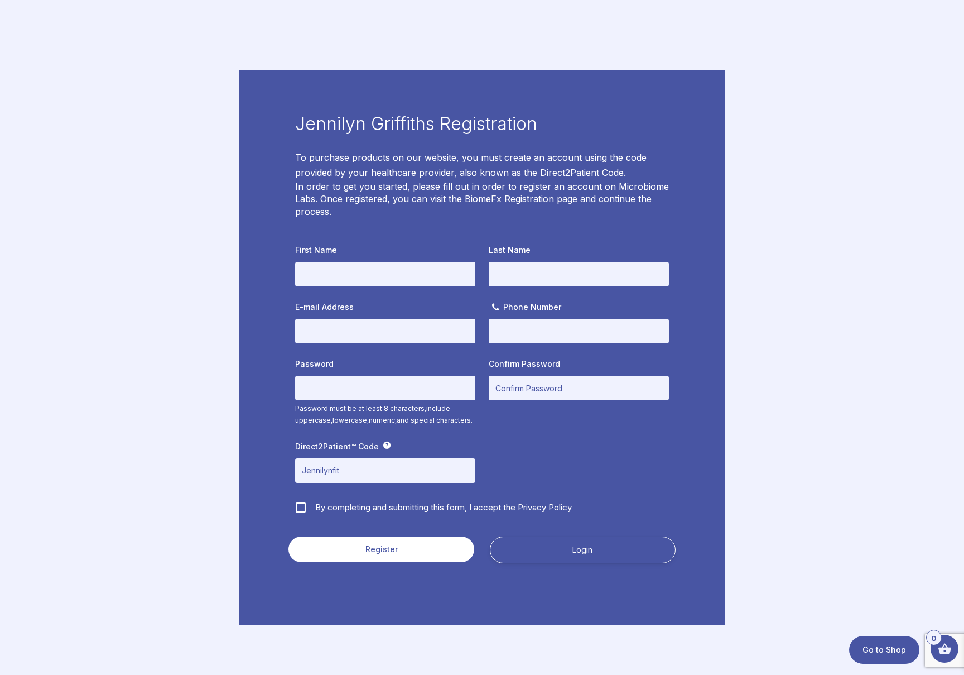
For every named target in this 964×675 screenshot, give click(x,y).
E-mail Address (324, 307)
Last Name (510, 250)
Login (582, 549)
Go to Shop (884, 649)
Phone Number (532, 307)
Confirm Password (524, 363)
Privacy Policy (545, 507)
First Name (316, 250)
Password (314, 363)
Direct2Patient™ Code (337, 446)
